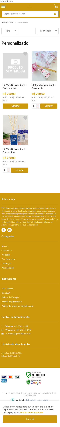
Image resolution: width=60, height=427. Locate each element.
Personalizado (7, 268)
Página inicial (9, 22)
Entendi (30, 419)
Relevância (45, 31)
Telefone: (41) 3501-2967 (16, 326)
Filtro (7, 31)
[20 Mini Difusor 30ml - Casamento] (44, 79)
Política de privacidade (11, 302)
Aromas (4, 246)
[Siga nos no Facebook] (3, 230)
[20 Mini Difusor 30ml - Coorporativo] (15, 79)
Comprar (49, 106)
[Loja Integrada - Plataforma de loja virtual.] (36, 400)
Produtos (5, 255)
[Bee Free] (29, 6)
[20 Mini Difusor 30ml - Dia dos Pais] (15, 143)
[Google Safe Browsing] (33, 382)
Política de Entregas (10, 297)
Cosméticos (6, 250)
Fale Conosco (7, 289)
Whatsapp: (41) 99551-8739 (18, 330)
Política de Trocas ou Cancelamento (17, 306)
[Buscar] (55, 14)
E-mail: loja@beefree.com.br (18, 334)
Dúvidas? (5, 293)
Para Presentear (8, 259)
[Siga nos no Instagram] (9, 230)
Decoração (6, 264)
